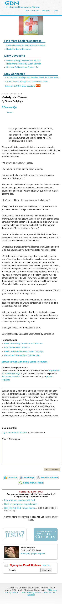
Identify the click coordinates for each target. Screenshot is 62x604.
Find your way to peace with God (19, 500)
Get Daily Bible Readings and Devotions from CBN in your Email (31, 78)
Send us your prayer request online (20, 504)
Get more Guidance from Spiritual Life (22, 67)
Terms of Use (49, 592)
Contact (31, 595)
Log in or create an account (14, 432)
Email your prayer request (33, 553)
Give (55, 10)
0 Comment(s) (9, 107)
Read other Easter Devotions (18, 49)
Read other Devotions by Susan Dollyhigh (23, 64)
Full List (46, 565)
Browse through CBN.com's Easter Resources (25, 46)
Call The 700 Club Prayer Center (19, 508)
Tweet (9, 112)
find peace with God (11, 376)
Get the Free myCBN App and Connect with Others (26, 82)
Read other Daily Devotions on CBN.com (23, 60)
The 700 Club (31, 10)
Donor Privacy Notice (31, 592)
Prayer (46, 10)
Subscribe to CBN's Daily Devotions (20, 86)
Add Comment (52, 469)
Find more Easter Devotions (17, 347)
